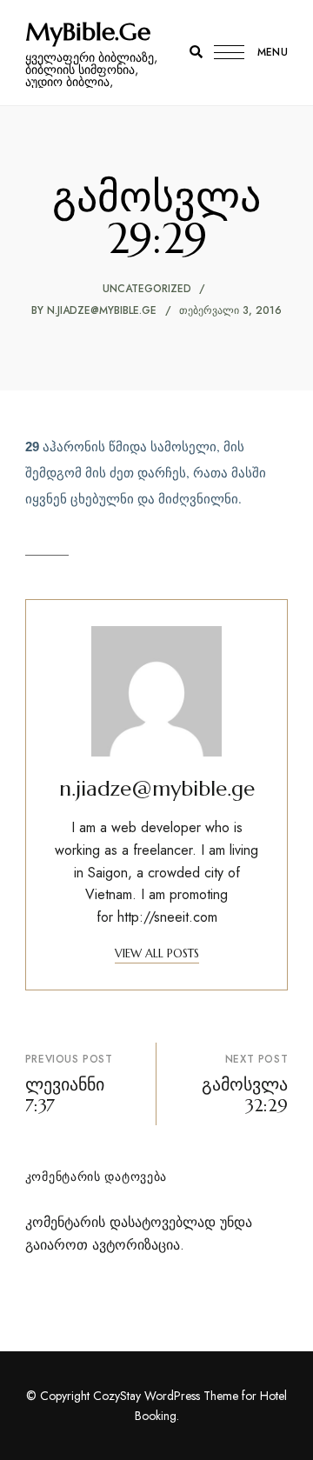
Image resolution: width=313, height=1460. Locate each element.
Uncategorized (147, 289)
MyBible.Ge (87, 32)
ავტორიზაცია (136, 1245)
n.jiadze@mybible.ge (101, 310)
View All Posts (157, 953)
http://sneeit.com (167, 917)
